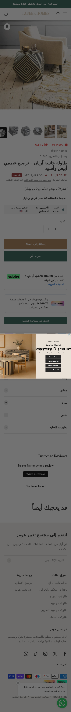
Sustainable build (53, 370)
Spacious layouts (53, 366)
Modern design (53, 357)
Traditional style (53, 361)
